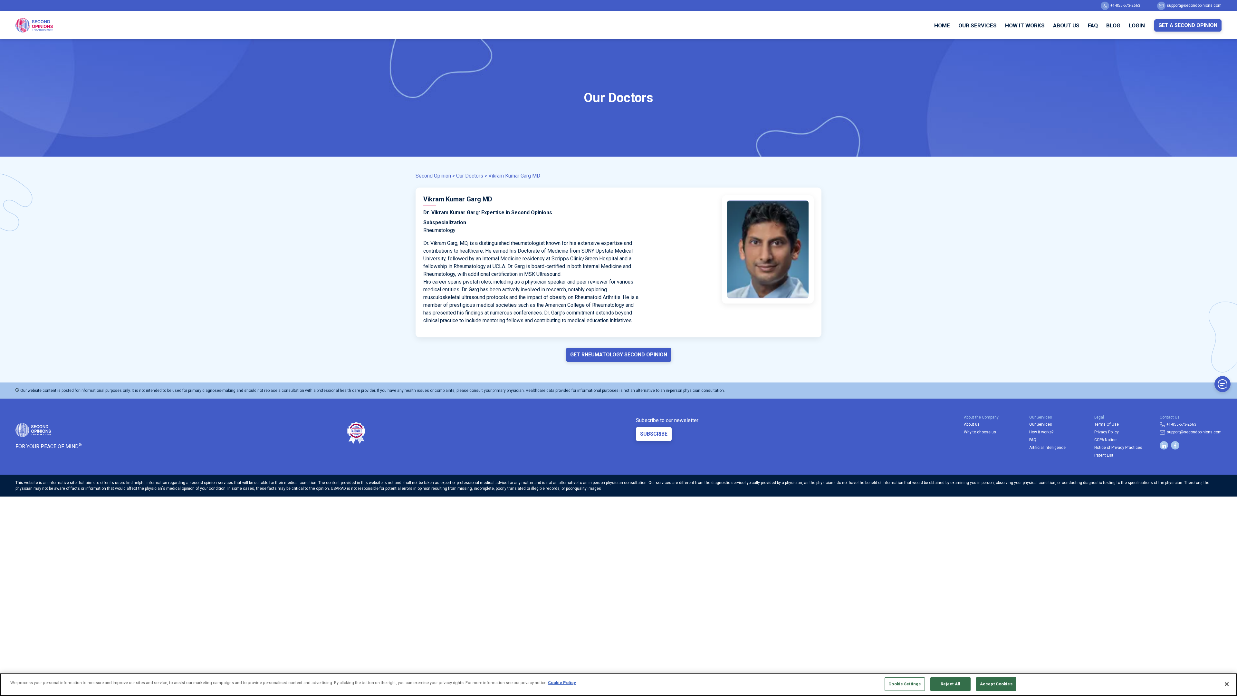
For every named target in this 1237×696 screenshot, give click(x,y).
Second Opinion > (435, 176)
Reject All (950, 684)
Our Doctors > (471, 176)
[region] (618, 684)
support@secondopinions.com (1194, 5)
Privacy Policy (1106, 432)
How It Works (1025, 25)
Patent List (1103, 455)
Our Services (977, 25)
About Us (1066, 25)
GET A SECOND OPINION (1187, 25)
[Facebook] (1175, 445)
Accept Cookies (996, 684)
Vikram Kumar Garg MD (514, 176)
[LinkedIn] (1164, 445)
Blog (1113, 25)
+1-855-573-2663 (1125, 5)
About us (972, 424)
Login (1137, 25)
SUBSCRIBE (653, 434)
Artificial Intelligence (1047, 447)
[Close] (1227, 684)
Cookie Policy (562, 682)
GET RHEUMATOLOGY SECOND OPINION (618, 355)
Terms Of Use (1106, 424)
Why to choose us (980, 432)
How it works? (1041, 432)
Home (942, 25)
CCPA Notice (1105, 440)
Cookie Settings (904, 684)
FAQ (1093, 25)
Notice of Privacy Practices (1118, 447)
